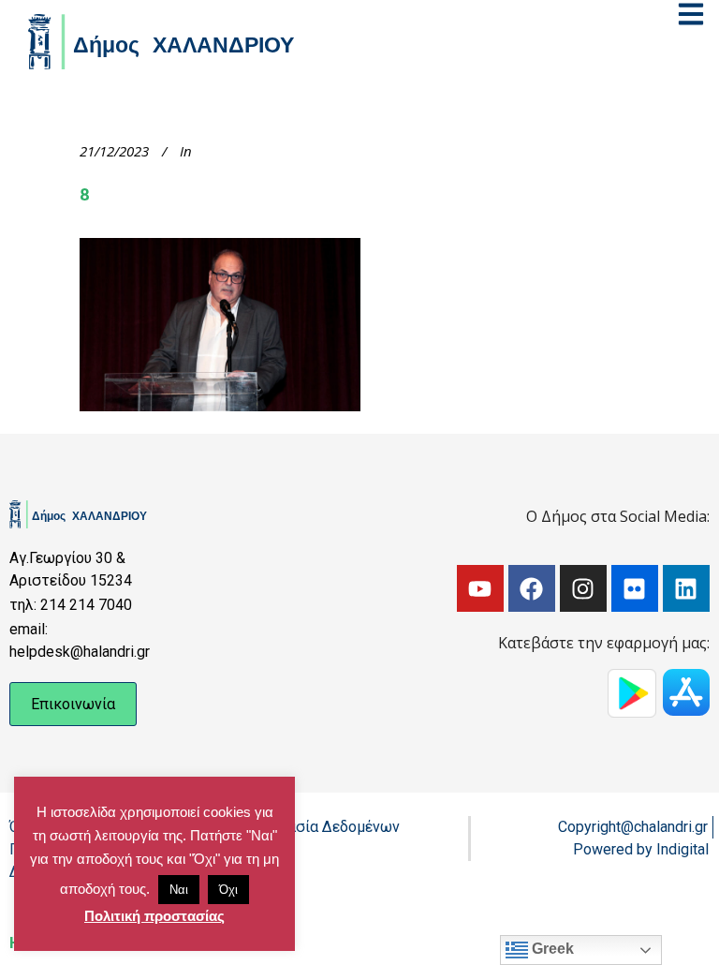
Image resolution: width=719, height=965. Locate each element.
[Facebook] (531, 588)
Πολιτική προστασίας (154, 916)
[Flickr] (634, 588)
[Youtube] (480, 588)
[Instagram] (583, 588)
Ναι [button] (178, 890)
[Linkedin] (686, 588)
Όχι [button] (228, 890)
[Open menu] (691, 14)
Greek (551, 949)
